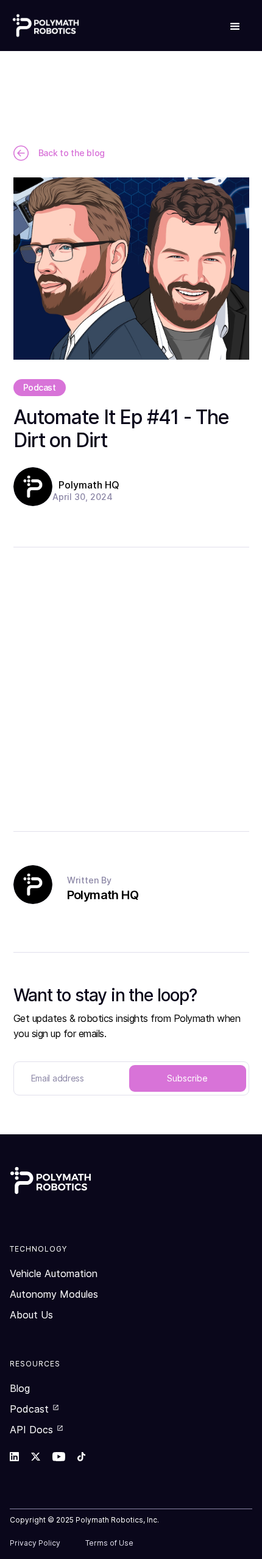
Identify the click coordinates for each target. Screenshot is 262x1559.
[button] (235, 25)
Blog (20, 1388)
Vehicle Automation (53, 1273)
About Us (31, 1315)
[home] (45, 25)
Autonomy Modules (54, 1294)
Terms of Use (109, 1542)
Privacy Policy (35, 1542)
